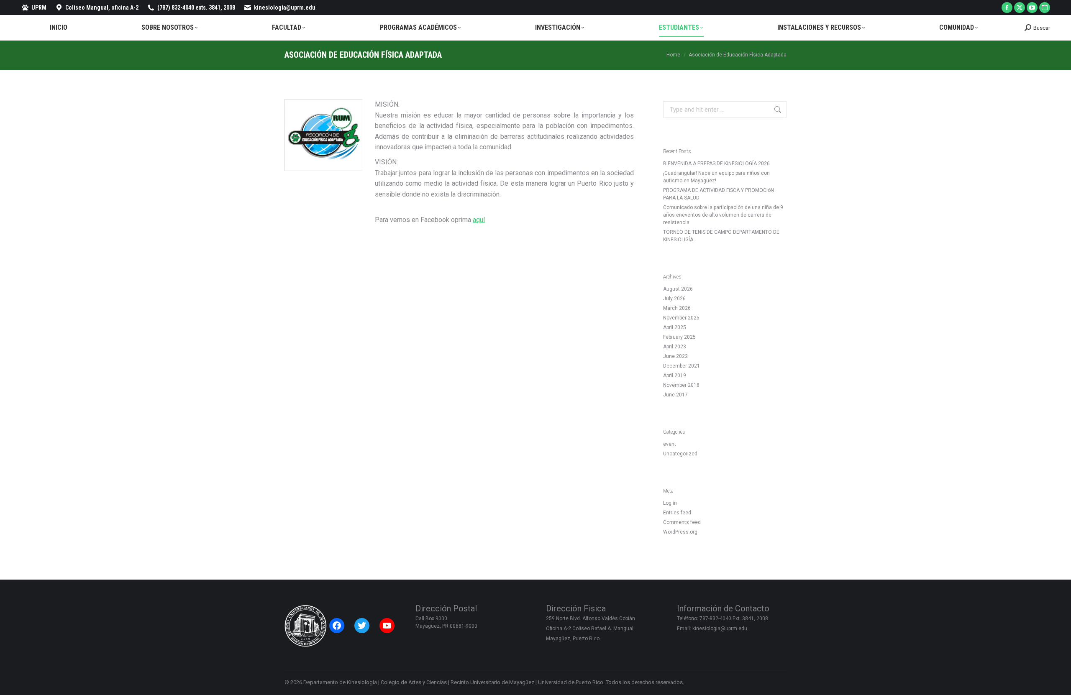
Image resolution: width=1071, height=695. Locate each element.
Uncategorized (680, 454)
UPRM (38, 7)
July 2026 (674, 299)
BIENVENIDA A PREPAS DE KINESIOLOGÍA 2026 (716, 163)
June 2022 (675, 356)
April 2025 (674, 327)
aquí (479, 220)
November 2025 (681, 318)
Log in (670, 503)
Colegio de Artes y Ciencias (414, 682)
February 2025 (679, 337)
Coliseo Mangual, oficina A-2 (101, 7)
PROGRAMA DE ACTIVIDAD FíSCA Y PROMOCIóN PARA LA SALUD (718, 194)
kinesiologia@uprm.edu (284, 7)
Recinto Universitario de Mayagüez (492, 682)
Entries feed (677, 513)
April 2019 (674, 375)
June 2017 (675, 395)
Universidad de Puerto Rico (570, 682)
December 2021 (681, 366)
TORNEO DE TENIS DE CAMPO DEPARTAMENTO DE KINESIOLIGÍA (721, 236)
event (669, 444)
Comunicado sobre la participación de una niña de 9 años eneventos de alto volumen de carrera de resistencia (723, 214)
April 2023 (674, 347)
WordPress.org (680, 532)
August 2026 (678, 289)
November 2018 (681, 385)
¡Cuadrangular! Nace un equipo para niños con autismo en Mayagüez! (716, 177)
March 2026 (677, 308)
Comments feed (682, 522)
